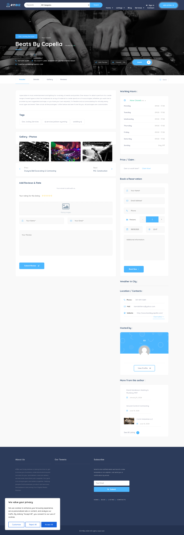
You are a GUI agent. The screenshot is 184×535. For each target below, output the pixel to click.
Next (100, 169)
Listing (111, 500)
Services (138, 8)
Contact (150, 8)
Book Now (133, 269)
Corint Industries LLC (145, 419)
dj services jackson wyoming (56, 122)
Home (108, 8)
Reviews (63, 79)
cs (74, 45)
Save (163, 79)
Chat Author (157, 317)
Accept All (49, 524)
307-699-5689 (23, 61)
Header (22, 79)
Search (96, 5)
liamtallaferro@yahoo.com (30, 64)
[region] (32, 514)
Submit (113, 489)
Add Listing (167, 5)
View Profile (143, 368)
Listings (119, 8)
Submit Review (30, 266)
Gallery (50, 79)
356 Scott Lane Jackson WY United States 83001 (54, 61)
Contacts (121, 500)
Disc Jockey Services (26, 36)
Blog (130, 8)
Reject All (33, 524)
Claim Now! (146, 168)
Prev (40, 169)
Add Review (102, 62)
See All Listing (129, 432)
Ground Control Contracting (137, 406)
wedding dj (77, 122)
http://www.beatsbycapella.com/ (150, 313)
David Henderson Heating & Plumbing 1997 (137, 391)
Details (36, 79)
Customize (16, 524)
